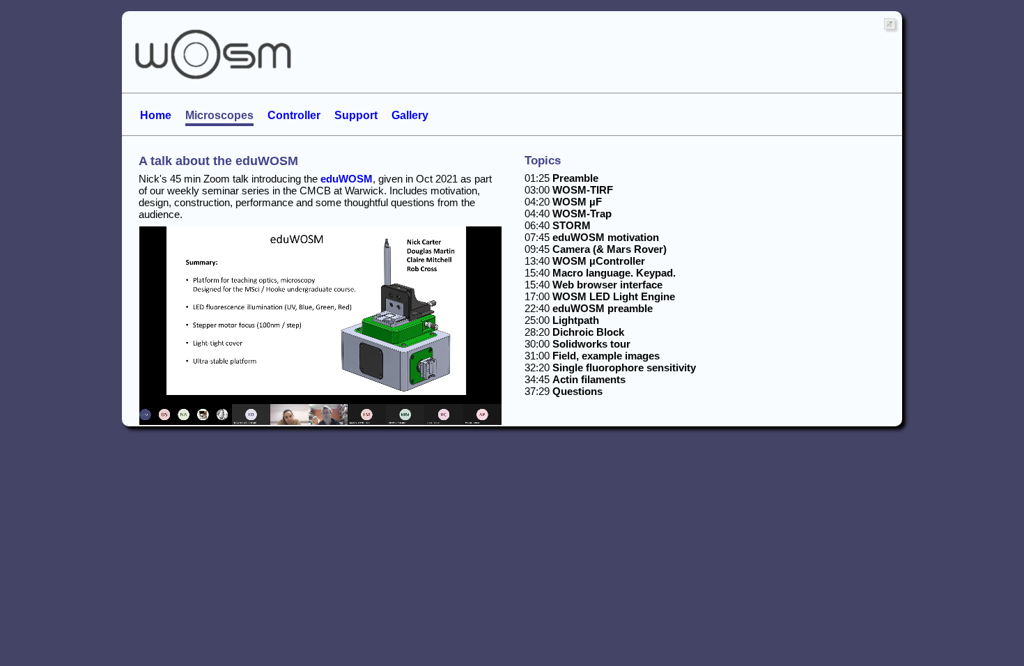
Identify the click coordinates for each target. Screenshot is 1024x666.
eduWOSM (346, 179)
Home (155, 115)
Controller (293, 115)
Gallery (409, 115)
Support (356, 115)
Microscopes (219, 115)
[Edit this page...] (129, 16)
